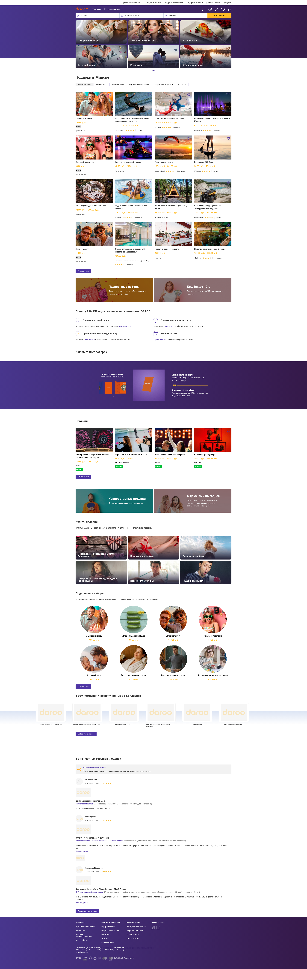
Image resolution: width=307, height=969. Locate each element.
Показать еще (83, 271)
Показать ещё (83, 687)
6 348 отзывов (89, 339)
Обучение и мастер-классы (139, 84)
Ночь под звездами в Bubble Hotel (91, 206)
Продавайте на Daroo (153, 3)
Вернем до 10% (159, 339)
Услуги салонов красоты (164, 84)
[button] (80, 44)
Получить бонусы (82, 940)
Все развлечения (84, 84)
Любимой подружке (85, 162)
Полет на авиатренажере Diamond (209, 249)
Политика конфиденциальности (84, 935)
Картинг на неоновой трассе (128, 162)
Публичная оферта (107, 942)
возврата (168, 326)
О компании (80, 923)
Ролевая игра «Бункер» (204, 455)
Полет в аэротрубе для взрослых (170, 118)
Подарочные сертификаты (174, 3)
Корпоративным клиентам (131, 3)
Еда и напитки (101, 84)
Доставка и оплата (213, 3)
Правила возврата (132, 938)
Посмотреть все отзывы (87, 911)
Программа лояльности (134, 931)
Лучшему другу (82, 249)
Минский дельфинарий (215, 724)
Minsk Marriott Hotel (106, 724)
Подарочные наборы (195, 3)
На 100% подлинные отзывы (94, 767)
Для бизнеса (80, 931)
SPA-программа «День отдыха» (90, 892)
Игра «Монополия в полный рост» (170, 455)
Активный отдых (118, 84)
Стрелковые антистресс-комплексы (131, 455)
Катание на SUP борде (204, 162)
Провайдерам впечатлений (136, 927)
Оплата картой (106, 935)
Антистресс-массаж (84, 804)
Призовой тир (179, 724)
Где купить (227, 3)
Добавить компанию (86, 734)
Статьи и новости (132, 935)
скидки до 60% (125, 326)
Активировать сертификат (110, 923)
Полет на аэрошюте (164, 162)
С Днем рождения (84, 118)
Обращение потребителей (85, 927)
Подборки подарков (108, 927)
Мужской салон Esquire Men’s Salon (69, 724)
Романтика (182, 84)
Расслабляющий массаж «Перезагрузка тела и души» (100, 841)
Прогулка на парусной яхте (167, 249)
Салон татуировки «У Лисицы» (33, 724)
